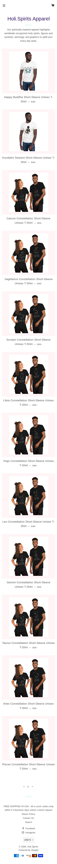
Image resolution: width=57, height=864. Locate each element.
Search (28, 822)
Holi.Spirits (32, 846)
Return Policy (28, 814)
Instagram (30, 832)
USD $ (27, 840)
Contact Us (28, 818)
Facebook (30, 828)
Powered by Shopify (28, 850)
